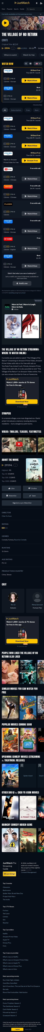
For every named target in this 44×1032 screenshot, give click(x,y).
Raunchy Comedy (20, 540)
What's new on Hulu (10, 969)
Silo (4, 920)
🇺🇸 (37, 63)
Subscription (16, 110)
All (5, 110)
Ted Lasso (6, 913)
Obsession (6, 887)
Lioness (5, 917)
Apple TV (6, 940)
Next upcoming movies (11, 976)
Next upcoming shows (10, 999)
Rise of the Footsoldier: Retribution (15, 992)
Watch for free (29, 55)
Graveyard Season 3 (10, 1015)
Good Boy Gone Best (10, 983)
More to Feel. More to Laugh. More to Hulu (24, 305)
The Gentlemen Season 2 (11, 1006)
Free (28, 110)
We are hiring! (9, 874)
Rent (37, 110)
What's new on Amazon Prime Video (15, 960)
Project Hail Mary (9, 896)
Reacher (6, 923)
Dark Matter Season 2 (10, 1009)
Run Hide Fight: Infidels (11, 980)
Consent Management (28, 872)
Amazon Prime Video (10, 937)
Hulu (4, 946)
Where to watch (10, 55)
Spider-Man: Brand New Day (13, 893)
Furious (5, 910)
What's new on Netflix (10, 957)
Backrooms (7, 890)
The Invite (6, 899)
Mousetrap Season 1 (10, 1012)
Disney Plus (7, 943)
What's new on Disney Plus (12, 966)
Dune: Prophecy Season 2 (12, 1003)
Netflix (5, 934)
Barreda (5, 989)
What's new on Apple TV (11, 963)
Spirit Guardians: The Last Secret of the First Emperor (21, 986)
